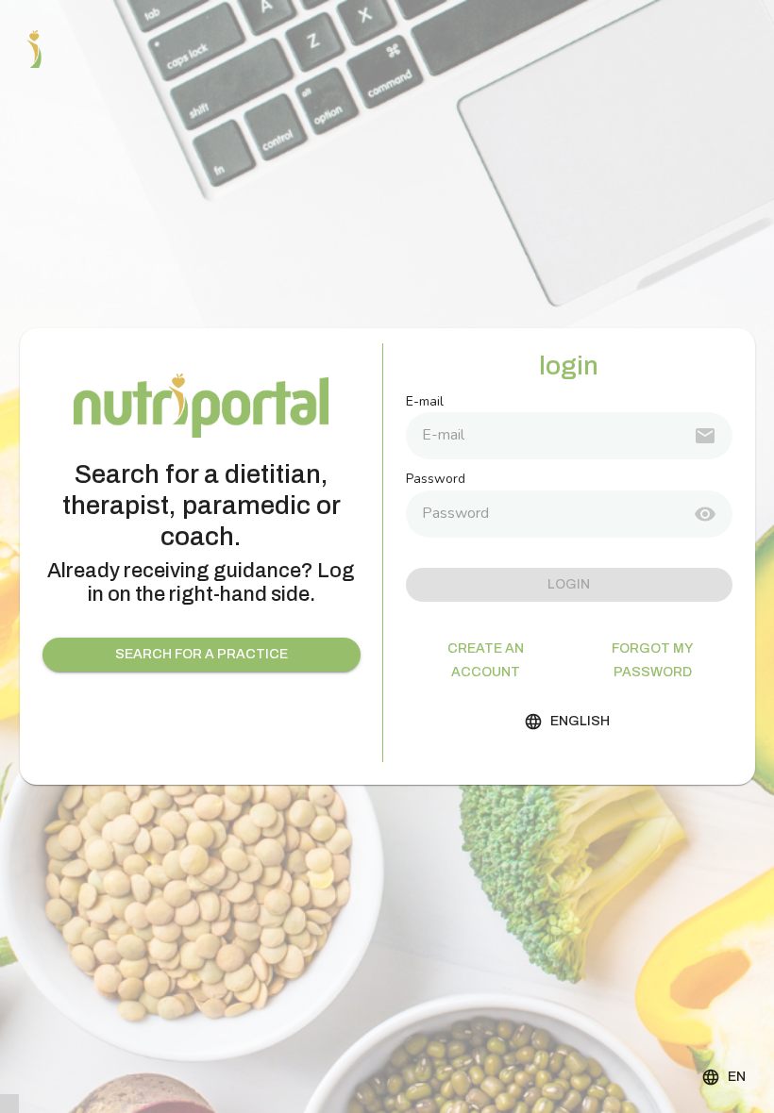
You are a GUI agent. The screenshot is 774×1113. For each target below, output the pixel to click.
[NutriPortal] (34, 49)
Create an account (485, 660)
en (737, 1077)
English (580, 721)
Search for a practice (201, 654)
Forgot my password (652, 660)
